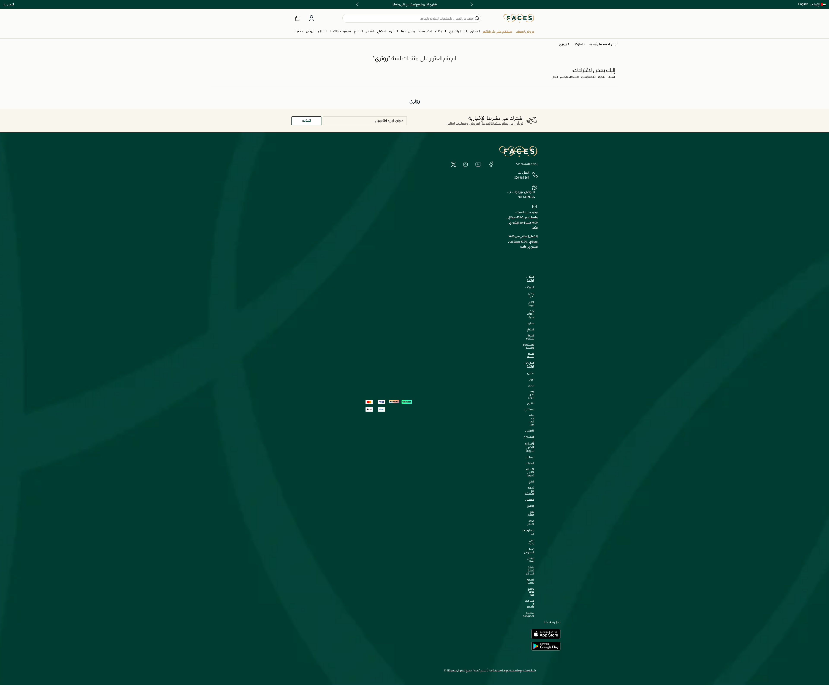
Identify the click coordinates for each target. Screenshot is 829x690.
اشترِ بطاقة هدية (530, 314)
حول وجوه (531, 542)
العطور (602, 76)
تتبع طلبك (530, 513)
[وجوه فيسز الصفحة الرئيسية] (518, 18)
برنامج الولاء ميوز (531, 591)
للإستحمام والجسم (528, 346)
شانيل (530, 373)
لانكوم (530, 403)
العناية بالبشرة (588, 76)
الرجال (555, 76)
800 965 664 (521, 177)
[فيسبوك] (490, 164)
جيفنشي (529, 409)
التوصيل (529, 499)
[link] (440, 31)
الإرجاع (530, 505)
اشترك (306, 120)
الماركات (529, 287)
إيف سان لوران (531, 394)
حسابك (530, 457)
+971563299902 (526, 197)
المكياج (611, 76)
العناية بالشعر (530, 355)
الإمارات (815, 4)
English (803, 4)
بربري (531, 385)
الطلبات (530, 463)
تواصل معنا (530, 560)
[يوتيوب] (478, 164)
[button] (818, 4)
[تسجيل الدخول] (311, 18)
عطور (530, 323)
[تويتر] (453, 164)
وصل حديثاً (531, 295)
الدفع (531, 481)
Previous (471, 4)
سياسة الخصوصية (528, 614)
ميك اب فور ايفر (531, 420)
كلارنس (529, 430)
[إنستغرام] (465, 164)
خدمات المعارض (529, 551)
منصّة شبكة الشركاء (530, 570)
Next (358, 4)
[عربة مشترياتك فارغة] (297, 18)
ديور (531, 379)
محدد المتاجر (530, 522)
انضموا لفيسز (530, 581)
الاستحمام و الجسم (569, 76)
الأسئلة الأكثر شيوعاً (530, 472)
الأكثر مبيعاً (531, 304)
